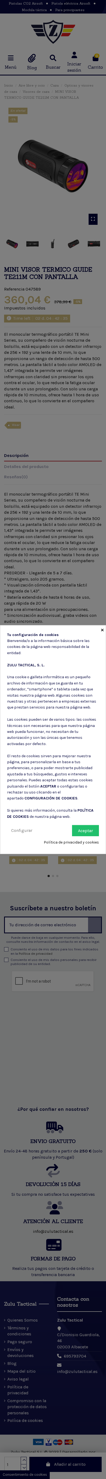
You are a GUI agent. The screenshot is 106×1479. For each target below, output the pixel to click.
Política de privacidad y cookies (71, 842)
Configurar (21, 830)
